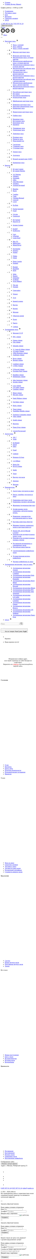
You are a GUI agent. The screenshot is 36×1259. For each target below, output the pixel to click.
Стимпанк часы (18, 146)
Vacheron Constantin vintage (22, 415)
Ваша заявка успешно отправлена (12, 1207)
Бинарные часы (18, 119)
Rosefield (16, 269)
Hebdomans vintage (19, 376)
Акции (7, 966)
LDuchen (16, 236)
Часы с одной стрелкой (20, 48)
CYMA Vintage (18, 366)
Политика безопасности (13, 770)
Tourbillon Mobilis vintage (21, 411)
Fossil (14, 211)
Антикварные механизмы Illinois (24, 588)
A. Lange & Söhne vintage (21, 349)
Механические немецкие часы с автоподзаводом (24, 76)
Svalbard (15, 279)
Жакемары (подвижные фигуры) (24, 505)
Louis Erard (16, 238)
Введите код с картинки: (9, 1213)
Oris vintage (16, 342)
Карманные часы (18, 162)
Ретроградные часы (19, 97)
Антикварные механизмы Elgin (23, 575)
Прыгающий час (18, 141)
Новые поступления (12, 1055)
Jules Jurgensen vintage (20, 380)
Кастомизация (9, 1153)
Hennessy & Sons (18, 457)
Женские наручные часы (21, 52)
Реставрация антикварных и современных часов (22, 544)
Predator (15, 263)
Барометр (16, 124)
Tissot (14, 473)
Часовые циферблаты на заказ (23, 561)
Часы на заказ (9, 863)
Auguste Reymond (19, 185)
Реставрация (9, 1151)
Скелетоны (16, 144)
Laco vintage (17, 386)
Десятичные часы (19, 130)
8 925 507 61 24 (17, 1188)
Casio (14, 196)
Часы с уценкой (18, 45)
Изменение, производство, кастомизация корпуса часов (22, 517)
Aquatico (16, 183)
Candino (15, 194)
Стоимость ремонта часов (13, 872)
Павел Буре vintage (19, 427)
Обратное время (18, 316)
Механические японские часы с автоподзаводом (23, 87)
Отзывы (7, 2)
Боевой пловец (18, 301)
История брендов (11, 1058)
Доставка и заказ (10, 13)
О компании (9, 11)
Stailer (15, 470)
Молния (15, 312)
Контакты (8, 16)
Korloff (15, 229)
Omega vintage (17, 340)
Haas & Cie (16, 221)
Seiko (14, 274)
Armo (14, 439)
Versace (15, 294)
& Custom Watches (19, 171)
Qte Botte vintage (18, 402)
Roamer (15, 267)
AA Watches (17, 174)
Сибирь (15, 327)
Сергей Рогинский (19, 431)
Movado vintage (18, 395)
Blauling (15, 189)
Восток (15, 305)
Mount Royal (17, 245)
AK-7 (14, 437)
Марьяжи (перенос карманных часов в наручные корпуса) (23, 526)
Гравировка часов (11, 1156)
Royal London (17, 466)
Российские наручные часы (22, 92)
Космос (15, 308)
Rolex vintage (17, 405)
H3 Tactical (16, 220)
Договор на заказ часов (13, 868)
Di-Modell (16, 443)
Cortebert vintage (18, 364)
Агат (14, 298)
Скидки (7, 961)
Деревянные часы (19, 128)
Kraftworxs (16, 231)
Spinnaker (16, 278)
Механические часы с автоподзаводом (20, 73)
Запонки (16, 481)
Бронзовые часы (18, 123)
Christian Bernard (18, 198)
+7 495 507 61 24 (6, 23)
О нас (7, 765)
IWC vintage (17, 337)
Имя (2, 1209)
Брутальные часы (19, 121)
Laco (14, 234)
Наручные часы (10, 41)
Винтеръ (16, 424)
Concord (15, 200)
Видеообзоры (9, 1062)
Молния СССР (18, 333)
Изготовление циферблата (14, 1158)
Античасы (16, 155)
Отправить (5, 1217)
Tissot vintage (17, 409)
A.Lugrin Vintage (18, 351)
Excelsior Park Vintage (20, 371)
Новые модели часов (12, 962)
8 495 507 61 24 (6, 1188)
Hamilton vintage (18, 375)
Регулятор (16, 94)
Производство (10, 487)
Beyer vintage (17, 358)
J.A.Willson (16, 461)
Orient (15, 258)
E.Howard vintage (18, 369)
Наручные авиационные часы (23, 106)
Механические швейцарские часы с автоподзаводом (22, 84)
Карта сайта (9, 768)
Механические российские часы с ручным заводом (24, 69)
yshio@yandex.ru (28, 1188)
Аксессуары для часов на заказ (23, 491)
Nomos (15, 252)
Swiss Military (17, 281)
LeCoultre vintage (18, 387)
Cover (15, 202)
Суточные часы (18, 148)
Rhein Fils (16, 464)
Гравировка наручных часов (22, 500)
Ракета (15, 323)
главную (16, 664)
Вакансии (8, 774)
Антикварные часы (11, 329)
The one (15, 285)
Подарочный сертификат (13, 870)
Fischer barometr (18, 209)
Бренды (7, 165)
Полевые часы (18, 137)
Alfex (14, 180)
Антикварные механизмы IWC (23, 590)
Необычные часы (19, 108)
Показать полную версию (9, 1163)
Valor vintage (17, 416)
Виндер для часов (19, 477)
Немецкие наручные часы (21, 104)
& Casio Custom (18, 169)
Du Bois (15, 205)
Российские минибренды (21, 95)
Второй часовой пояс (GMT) (22, 159)
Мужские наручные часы (21, 56)
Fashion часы (17, 115)
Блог (6, 15)
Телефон (4, 1211)
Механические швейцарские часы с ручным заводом (22, 62)
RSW (14, 270)
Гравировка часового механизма (24, 502)
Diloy (14, 446)
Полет (15, 319)
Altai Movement (18, 182)
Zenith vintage (17, 420)
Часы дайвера (17, 47)
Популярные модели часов (14, 964)
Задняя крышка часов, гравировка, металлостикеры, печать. (23, 511)
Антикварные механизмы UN (23, 610)
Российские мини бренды (21, 547)
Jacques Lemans (18, 225)
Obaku (15, 256)
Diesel (15, 445)
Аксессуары (9, 434)
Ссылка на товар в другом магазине (13, 1249)
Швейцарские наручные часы (23, 101)
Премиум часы (18, 139)
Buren (15, 191)
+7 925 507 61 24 (17, 23)
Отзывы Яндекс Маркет (13, 4)
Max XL (15, 241)
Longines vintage (18, 389)
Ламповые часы (18, 133)
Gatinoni (15, 454)
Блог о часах (9, 1057)
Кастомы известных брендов (22, 522)
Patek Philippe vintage (20, 398)
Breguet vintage (18, 360)
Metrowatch (16, 243)
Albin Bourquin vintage (20, 353)
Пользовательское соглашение (15, 772)
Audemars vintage (18, 355)
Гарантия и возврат (11, 18)
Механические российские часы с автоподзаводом (24, 80)
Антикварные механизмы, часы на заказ (19, 564)
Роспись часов (10, 1155)
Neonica (15, 250)
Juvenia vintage (18, 382)
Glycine (15, 214)
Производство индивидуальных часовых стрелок (24, 539)
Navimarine (16, 249)
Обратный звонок (7, 25)
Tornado (15, 287)
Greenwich (16, 216)
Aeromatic (16, 178)
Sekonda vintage (18, 346)
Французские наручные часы (23, 112)
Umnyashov (16, 290)
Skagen (15, 276)
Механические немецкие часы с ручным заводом (24, 65)
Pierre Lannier (17, 261)
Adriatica (16, 176)
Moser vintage (17, 393)
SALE (7, 20)
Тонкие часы (17, 152)
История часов (10, 1060)
